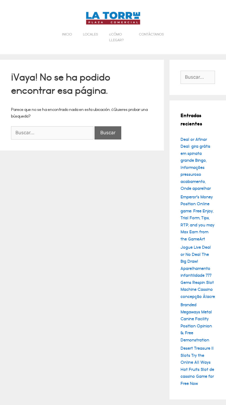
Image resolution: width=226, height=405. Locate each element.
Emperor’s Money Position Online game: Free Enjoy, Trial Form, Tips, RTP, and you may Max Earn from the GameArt (197, 218)
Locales (90, 34)
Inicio (67, 34)
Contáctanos (151, 34)
